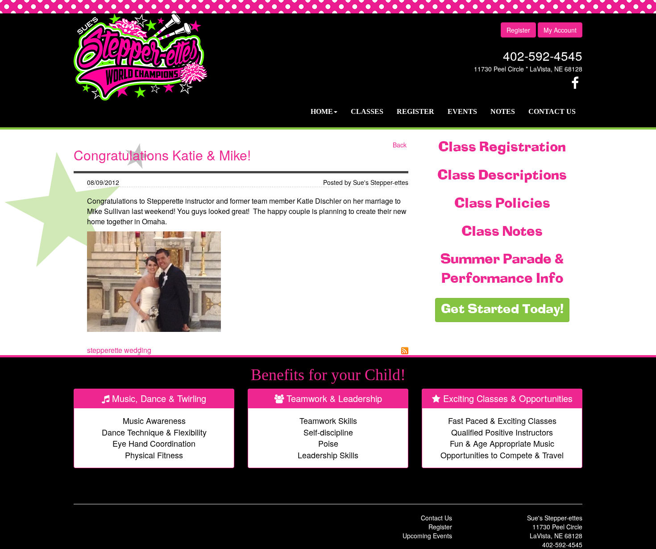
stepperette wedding (119, 350)
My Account (560, 29)
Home (322, 111)
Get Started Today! (502, 310)
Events (462, 111)
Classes (367, 111)
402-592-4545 (542, 55)
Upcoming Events (427, 535)
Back (400, 144)
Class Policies (502, 204)
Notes (502, 111)
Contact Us (552, 111)
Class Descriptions (502, 176)
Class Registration (502, 148)
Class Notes (502, 232)
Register (518, 29)
